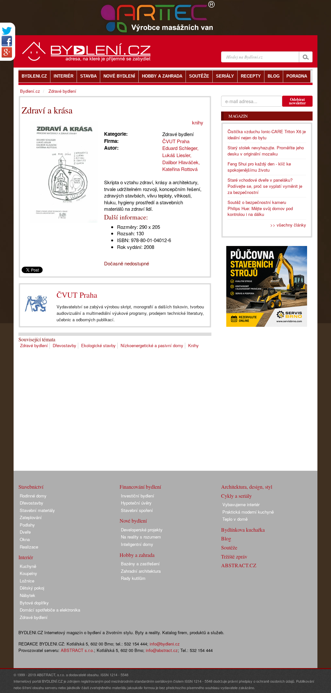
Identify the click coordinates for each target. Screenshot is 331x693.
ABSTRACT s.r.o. (77, 650)
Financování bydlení (140, 486)
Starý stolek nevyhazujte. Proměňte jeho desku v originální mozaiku (266, 150)
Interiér (25, 557)
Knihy (193, 345)
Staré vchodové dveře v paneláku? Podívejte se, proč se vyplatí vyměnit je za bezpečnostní (265, 186)
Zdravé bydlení (34, 345)
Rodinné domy (33, 496)
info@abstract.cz (162, 650)
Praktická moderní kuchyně (248, 512)
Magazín (238, 116)
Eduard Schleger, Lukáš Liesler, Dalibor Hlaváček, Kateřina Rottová (181, 158)
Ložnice (27, 581)
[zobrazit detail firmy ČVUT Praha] (36, 303)
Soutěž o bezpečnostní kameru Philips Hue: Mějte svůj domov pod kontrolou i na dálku (260, 208)
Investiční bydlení (137, 496)
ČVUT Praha (77, 295)
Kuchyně (28, 566)
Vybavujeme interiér (241, 504)
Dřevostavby (64, 345)
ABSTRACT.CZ (238, 565)
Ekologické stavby (98, 345)
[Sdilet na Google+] (7, 52)
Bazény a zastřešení (140, 563)
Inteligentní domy (137, 544)
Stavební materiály (37, 510)
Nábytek (27, 595)
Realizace (29, 547)
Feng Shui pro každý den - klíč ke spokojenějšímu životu (259, 167)
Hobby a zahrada (137, 554)
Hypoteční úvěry (136, 503)
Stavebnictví (30, 486)
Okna (25, 539)
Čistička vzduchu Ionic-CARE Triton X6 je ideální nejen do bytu (267, 134)
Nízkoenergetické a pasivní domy (152, 345)
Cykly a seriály (236, 495)
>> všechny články (288, 225)
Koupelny (28, 573)
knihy (197, 122)
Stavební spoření (137, 510)
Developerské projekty (142, 530)
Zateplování (31, 517)
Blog (226, 538)
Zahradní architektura (141, 571)
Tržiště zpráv (234, 556)
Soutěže (229, 547)
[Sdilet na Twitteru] (7, 31)
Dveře (25, 532)
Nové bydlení (133, 520)
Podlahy (27, 525)
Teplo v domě (235, 519)
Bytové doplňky (34, 603)
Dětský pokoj (32, 588)
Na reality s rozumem (141, 537)
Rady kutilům (133, 578)
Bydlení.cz (30, 91)
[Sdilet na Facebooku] (7, 41)
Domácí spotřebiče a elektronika (50, 610)
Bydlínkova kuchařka (243, 529)
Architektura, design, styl (246, 486)
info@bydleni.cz (165, 644)
